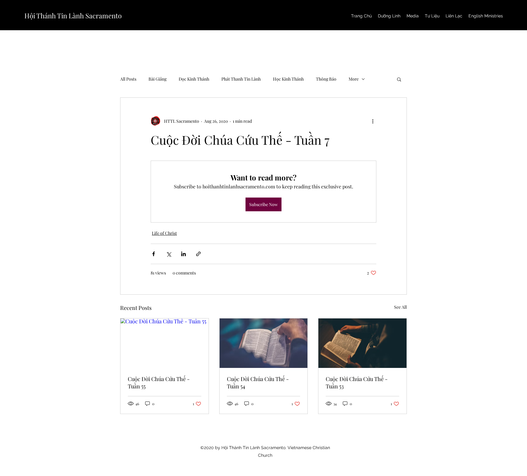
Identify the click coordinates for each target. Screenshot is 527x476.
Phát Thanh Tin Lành (241, 79)
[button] (399, 79)
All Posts (128, 79)
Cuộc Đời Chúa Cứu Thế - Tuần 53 (357, 382)
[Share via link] (198, 254)
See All (400, 307)
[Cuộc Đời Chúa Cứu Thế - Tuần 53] (362, 343)
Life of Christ (164, 233)
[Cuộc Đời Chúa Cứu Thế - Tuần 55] (164, 343)
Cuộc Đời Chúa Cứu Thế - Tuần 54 (258, 382)
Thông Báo (326, 79)
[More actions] (372, 121)
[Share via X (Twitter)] (168, 254)
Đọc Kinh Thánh (194, 79)
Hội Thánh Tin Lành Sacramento (73, 15)
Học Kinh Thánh (288, 79)
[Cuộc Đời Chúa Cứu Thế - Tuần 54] (264, 343)
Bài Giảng (158, 79)
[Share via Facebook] (153, 254)
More (354, 79)
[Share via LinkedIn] (183, 254)
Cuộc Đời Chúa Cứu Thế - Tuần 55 (159, 382)
